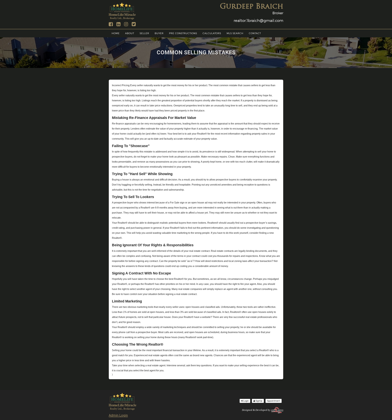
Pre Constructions (183, 33)
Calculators (212, 33)
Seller (144, 33)
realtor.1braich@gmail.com (258, 20)
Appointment (273, 401)
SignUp (258, 401)
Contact (255, 33)
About (129, 33)
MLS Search (235, 33)
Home (116, 33)
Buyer (159, 33)
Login (246, 401)
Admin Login (118, 415)
